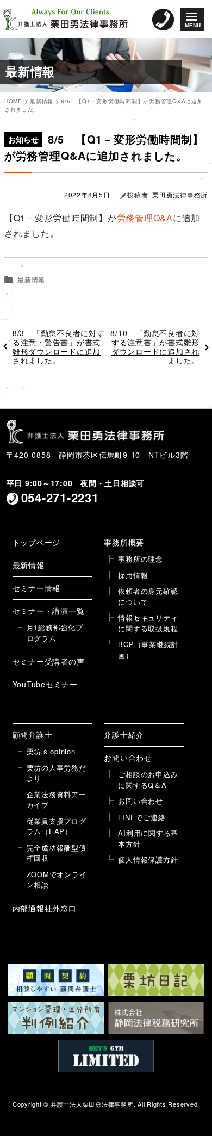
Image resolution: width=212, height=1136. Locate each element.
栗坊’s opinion (51, 751)
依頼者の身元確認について (148, 596)
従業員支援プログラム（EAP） (56, 826)
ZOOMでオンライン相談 (57, 879)
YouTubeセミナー (45, 684)
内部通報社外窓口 (45, 908)
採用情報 (133, 575)
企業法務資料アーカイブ (56, 799)
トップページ (37, 542)
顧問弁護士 (33, 734)
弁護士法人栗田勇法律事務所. (93, 1104)
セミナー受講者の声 (49, 661)
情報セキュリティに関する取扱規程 (148, 623)
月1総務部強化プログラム (55, 632)
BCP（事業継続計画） (148, 649)
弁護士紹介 (124, 734)
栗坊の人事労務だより (56, 773)
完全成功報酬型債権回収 (56, 853)
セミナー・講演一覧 (49, 610)
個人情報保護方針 (148, 859)
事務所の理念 (140, 559)
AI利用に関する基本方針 (148, 838)
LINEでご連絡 (141, 817)
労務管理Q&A (145, 218)
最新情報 (31, 279)
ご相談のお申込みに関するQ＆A (148, 779)
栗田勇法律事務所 (180, 194)
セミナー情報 (37, 587)
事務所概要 (124, 542)
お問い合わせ (128, 757)
